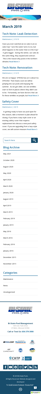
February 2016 (9, 244)
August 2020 (8, 167)
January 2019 (8, 225)
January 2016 (8, 251)
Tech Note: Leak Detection (19, 34)
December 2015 (9, 257)
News (5, 285)
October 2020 (8, 160)
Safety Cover (10, 101)
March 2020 (8, 186)
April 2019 (7, 205)
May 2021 (7, 154)
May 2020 (7, 173)
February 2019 (9, 218)
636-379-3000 (27, 331)
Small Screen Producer (16, 385)
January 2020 (8, 192)
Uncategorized (9, 292)
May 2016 (7, 231)
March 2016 (8, 238)
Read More (13, 61)
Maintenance (7, 39)
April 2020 (7, 179)
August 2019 (8, 199)
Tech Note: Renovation (17, 67)
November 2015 (9, 264)
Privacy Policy (29, 385)
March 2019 (8, 212)
